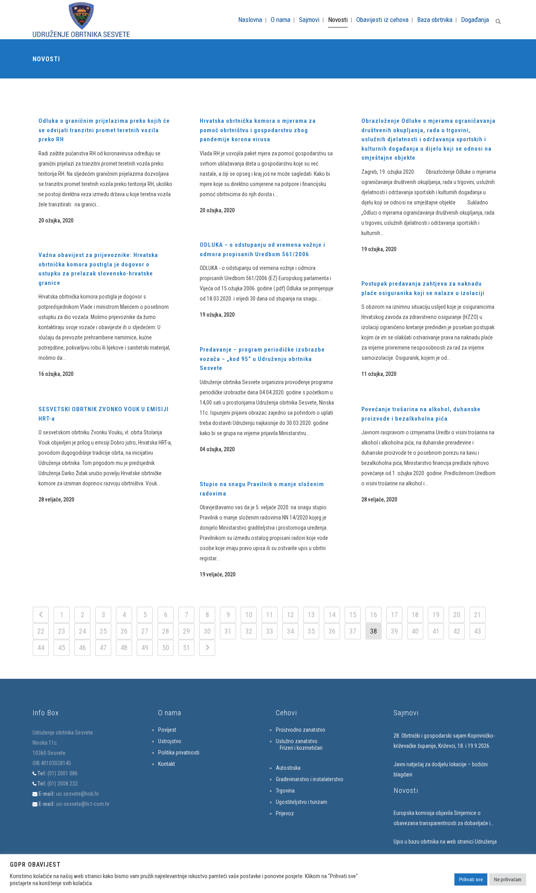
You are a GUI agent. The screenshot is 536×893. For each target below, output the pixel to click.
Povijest (167, 729)
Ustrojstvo (169, 741)
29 (186, 631)
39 (394, 631)
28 (165, 631)
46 (82, 647)
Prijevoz (285, 813)
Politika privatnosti (178, 752)
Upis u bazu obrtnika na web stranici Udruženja (445, 841)
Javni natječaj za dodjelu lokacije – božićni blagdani (441, 769)
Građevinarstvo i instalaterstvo (309, 779)
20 (456, 615)
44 (40, 647)
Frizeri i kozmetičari (301, 748)
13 (311, 615)
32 (248, 631)
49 (144, 647)
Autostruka (288, 767)
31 (228, 631)
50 (165, 647)
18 (415, 615)
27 (144, 631)
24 (82, 631)
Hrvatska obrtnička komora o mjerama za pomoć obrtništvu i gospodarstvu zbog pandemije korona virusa (258, 130)
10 (248, 615)
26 (124, 631)
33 (269, 631)
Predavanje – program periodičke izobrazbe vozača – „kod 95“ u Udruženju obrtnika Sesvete (262, 359)
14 (331, 615)
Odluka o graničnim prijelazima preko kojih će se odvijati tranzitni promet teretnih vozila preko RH (104, 130)
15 (352, 615)
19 (435, 615)
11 (269, 615)
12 (290, 615)
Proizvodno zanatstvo (300, 729)
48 (124, 647)
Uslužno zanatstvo (296, 741)
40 (415, 631)
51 (186, 647)
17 (394, 615)
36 (331, 631)
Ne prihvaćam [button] (507, 879)
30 (207, 631)
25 (103, 631)
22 (40, 631)
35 (311, 631)
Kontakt (166, 764)
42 (456, 631)
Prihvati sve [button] (471, 879)
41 (435, 631)
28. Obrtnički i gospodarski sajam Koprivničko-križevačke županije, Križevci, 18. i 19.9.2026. (444, 741)
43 (477, 631)
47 (103, 647)
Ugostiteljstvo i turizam (301, 802)
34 (290, 631)
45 (61, 647)
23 (61, 631)
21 (477, 615)
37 (352, 631)
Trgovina (285, 790)
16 (373, 615)
